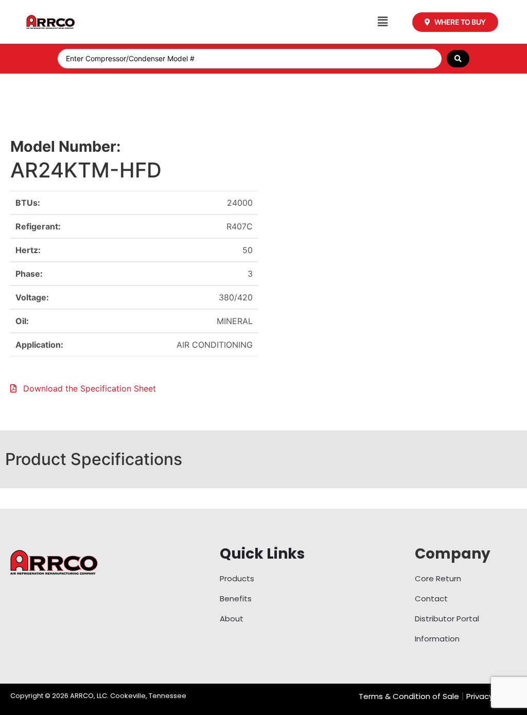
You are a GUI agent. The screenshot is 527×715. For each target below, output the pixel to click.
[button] (383, 21)
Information (437, 638)
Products (237, 578)
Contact (431, 598)
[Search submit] (458, 58)
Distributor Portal (447, 618)
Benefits (236, 598)
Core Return (438, 578)
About (231, 618)
